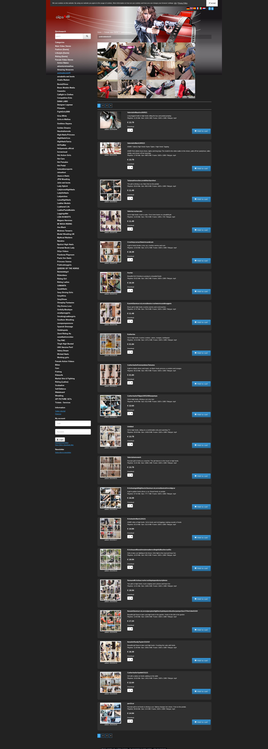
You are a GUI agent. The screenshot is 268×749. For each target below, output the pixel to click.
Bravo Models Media (66, 88)
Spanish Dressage (65, 327)
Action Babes (63, 63)
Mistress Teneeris (64, 231)
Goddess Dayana (64, 124)
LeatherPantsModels (66, 210)
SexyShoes (62, 299)
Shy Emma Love (64, 306)
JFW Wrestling (63, 179)
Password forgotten (61, 443)
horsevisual (62, 152)
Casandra (61, 91)
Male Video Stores (63, 46)
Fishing (58, 372)
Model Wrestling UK (65, 234)
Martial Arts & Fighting (65, 379)
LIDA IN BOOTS (64, 217)
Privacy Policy (182, 3)
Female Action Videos (64, 361)
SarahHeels (62, 289)
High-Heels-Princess (66, 135)
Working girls (63, 357)
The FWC (61, 340)
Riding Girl (62, 279)
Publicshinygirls (64, 265)
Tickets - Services (62, 403)
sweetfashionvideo (65, 337)
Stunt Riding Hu (64, 334)
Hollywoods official (65, 148)
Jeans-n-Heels (63, 176)
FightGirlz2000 (63, 112)
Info (175, 3)
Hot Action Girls (64, 155)
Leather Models (63, 203)
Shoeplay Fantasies (65, 303)
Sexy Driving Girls (65, 292)
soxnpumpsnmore (65, 323)
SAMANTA (61, 286)
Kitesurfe (59, 375)
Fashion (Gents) (62, 49)
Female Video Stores (64, 60)
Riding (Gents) (61, 56)
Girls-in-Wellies (63, 119)
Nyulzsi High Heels (65, 244)
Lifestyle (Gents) (62, 53)
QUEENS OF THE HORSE (68, 268)
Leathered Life (63, 207)
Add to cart (202, 131)
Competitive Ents (64, 98)
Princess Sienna (64, 262)
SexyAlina (61, 296)
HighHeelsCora (63, 138)
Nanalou (60, 241)
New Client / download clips (64, 445)
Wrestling (59, 396)
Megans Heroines (64, 220)
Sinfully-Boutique (64, 310)
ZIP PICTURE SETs (63, 399)
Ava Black (61, 227)
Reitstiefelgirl (63, 272)
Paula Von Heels (64, 258)
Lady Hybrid (62, 186)
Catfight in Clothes (65, 95)
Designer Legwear (65, 105)
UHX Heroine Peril (65, 347)
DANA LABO (62, 101)
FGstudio (61, 108)
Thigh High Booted (65, 344)
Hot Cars (61, 159)
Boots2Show (62, 84)
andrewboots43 (105, 37)
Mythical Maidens (64, 238)
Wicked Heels (63, 354)
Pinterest (58, 414)
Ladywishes (62, 196)
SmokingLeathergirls (66, 316)
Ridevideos (62, 275)
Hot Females (62, 162)
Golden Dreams (64, 128)
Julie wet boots (63, 183)
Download (130, 126)
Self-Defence (60, 389)
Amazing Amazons (65, 70)
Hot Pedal (61, 166)
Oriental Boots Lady (65, 248)
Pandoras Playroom (65, 255)
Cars (57, 368)
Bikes (57, 365)
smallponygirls (63, 313)
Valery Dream (63, 351)
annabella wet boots (66, 77)
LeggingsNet (62, 214)
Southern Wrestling (65, 320)
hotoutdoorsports (64, 169)
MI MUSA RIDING (64, 224)
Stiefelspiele (62, 330)
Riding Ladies (63, 282)
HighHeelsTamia (64, 142)
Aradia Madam (63, 80)
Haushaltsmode (64, 131)
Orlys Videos (62, 251)
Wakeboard (60, 392)
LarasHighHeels (64, 200)
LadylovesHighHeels (66, 190)
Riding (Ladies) (61, 382)
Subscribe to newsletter (63, 452)
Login (60, 439)
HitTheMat (61, 145)
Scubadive (59, 385)
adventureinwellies (65, 66)
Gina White (62, 116)
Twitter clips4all (60, 411)
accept (213, 3)
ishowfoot (61, 172)
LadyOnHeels (63, 193)
